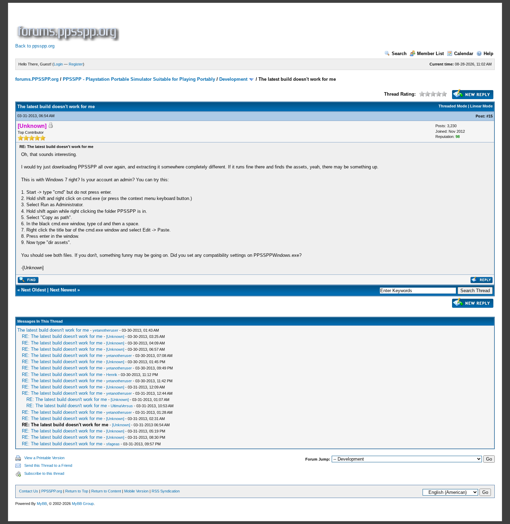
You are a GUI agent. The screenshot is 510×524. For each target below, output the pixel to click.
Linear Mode (481, 106)
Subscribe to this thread (44, 473)
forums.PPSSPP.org (37, 79)
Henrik (111, 375)
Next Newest (63, 289)
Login (58, 64)
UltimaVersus (122, 406)
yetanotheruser (105, 330)
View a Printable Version (44, 458)
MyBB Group (83, 503)
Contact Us (28, 491)
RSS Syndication (166, 491)
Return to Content (106, 491)
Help (488, 53)
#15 (489, 116)
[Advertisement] (247, 25)
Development (233, 79)
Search (399, 53)
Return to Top (76, 491)
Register (76, 64)
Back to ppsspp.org (34, 46)
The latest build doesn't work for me (53, 330)
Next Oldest (33, 289)
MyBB (42, 503)
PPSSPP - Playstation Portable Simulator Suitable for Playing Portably (139, 79)
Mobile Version (136, 491)
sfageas (113, 444)
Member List (430, 53)
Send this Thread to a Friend (48, 465)
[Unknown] (115, 336)
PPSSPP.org (51, 491)
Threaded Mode (453, 106)
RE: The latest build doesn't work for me (62, 336)
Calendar (463, 53)
